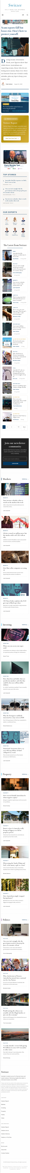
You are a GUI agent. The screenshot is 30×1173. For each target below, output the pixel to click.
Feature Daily (16, 324)
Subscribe (3, 1149)
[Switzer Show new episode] (15, 22)
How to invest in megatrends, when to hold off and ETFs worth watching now (19, 401)
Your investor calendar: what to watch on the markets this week (19, 283)
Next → (24, 427)
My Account (4, 1146)
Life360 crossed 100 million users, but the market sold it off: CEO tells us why (15, 535)
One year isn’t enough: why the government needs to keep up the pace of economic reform (15, 190)
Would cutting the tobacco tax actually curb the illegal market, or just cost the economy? (14, 1013)
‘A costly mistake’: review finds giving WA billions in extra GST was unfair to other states (15, 1048)
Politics (15, 263)
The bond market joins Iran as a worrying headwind (18, 342)
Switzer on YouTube (6, 1137)
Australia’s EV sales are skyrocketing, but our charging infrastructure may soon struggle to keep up (19, 373)
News (14, 251)
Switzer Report (5, 1101)
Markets (15, 280)
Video (2, 1118)
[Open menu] (2, 15)
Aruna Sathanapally (17, 272)
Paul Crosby (15, 302)
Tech (14, 368)
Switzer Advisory (5, 1133)
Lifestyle (15, 295)
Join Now (15, 463)
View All (25, 479)
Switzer (15, 5)
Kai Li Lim (15, 378)
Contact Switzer (5, 1153)
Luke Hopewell (16, 287)
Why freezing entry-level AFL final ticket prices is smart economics (19, 298)
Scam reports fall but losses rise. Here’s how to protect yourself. (14, 31)
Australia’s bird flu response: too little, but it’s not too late (19, 255)
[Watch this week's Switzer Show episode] (15, 159)
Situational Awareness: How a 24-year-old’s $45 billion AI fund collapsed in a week (13, 750)
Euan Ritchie (15, 258)
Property (3, 1111)
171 (18, 427)
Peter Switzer (9, 84)
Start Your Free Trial (11, 138)
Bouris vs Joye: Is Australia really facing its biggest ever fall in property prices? (13, 830)
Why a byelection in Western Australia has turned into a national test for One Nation (19, 356)
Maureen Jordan (16, 316)
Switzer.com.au (5, 1130)
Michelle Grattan (16, 360)
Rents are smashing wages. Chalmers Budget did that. (19, 386)
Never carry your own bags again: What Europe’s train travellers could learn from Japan (19, 312)
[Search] (27, 15)
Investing (3, 1107)
